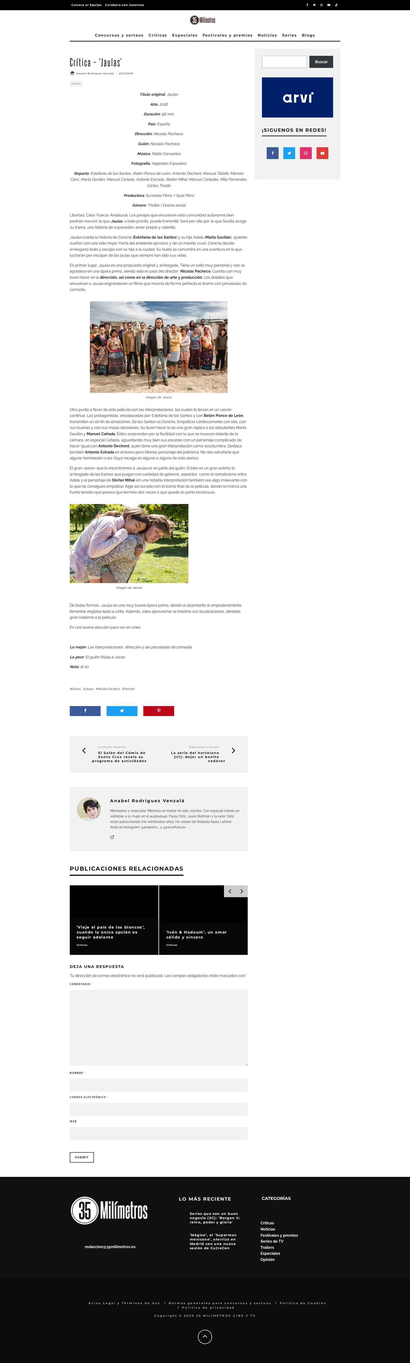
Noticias (267, 35)
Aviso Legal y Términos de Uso (124, 1303)
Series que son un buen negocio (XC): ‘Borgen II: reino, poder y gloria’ (215, 1218)
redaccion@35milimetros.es (110, 1247)
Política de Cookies (303, 1303)
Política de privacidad (208, 1307)
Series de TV (272, 1241)
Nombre (77, 1073)
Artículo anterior (112, 747)
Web (73, 1121)
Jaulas (89, 689)
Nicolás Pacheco (109, 689)
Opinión (268, 1259)
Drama (76, 689)
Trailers (267, 1247)
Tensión (129, 689)
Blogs (308, 35)
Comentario (81, 984)
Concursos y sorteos (119, 35)
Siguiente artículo (204, 747)
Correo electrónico (89, 1097)
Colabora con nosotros (124, 5)
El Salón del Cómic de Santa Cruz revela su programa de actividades (119, 757)
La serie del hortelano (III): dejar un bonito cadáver (198, 757)
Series (289, 35)
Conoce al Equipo (86, 5)
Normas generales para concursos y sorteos (220, 1303)
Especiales (185, 35)
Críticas (158, 35)
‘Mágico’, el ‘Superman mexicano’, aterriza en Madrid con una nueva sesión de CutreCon (213, 1241)
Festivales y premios (228, 35)
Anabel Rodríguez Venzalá (95, 73)
